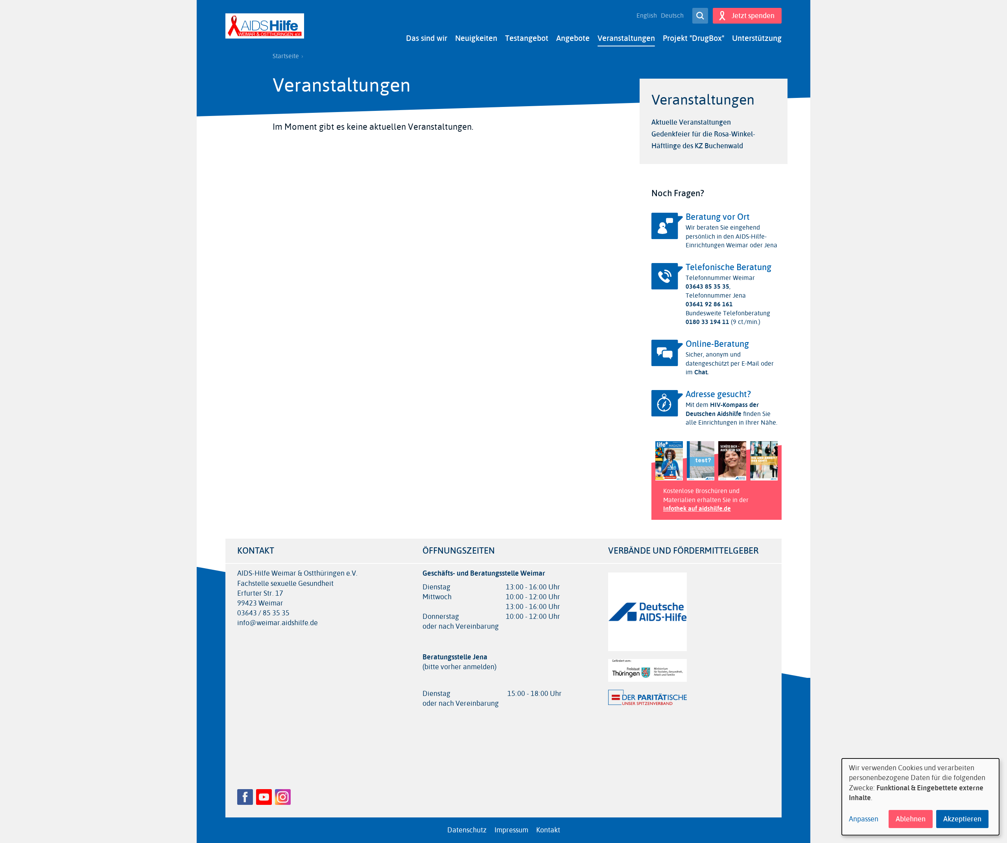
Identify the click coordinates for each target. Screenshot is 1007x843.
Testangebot (526, 38)
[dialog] (920, 796)
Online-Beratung (717, 344)
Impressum (511, 830)
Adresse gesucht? (718, 394)
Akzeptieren (962, 819)
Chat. (700, 372)
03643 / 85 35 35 (263, 613)
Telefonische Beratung (728, 267)
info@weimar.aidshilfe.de (277, 623)
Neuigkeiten (476, 38)
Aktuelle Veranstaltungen (691, 122)
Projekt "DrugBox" (693, 38)
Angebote (573, 38)
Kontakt (548, 830)
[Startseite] (264, 26)
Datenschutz (467, 830)
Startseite (286, 56)
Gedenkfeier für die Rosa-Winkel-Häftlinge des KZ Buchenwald (703, 140)
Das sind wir (426, 38)
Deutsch (672, 15)
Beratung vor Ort (718, 217)
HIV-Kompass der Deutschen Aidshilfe (722, 409)
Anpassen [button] (863, 819)
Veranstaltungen (626, 38)
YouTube (264, 797)
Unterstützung (757, 38)
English (646, 15)
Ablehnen (911, 819)
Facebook (245, 797)
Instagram (283, 797)
